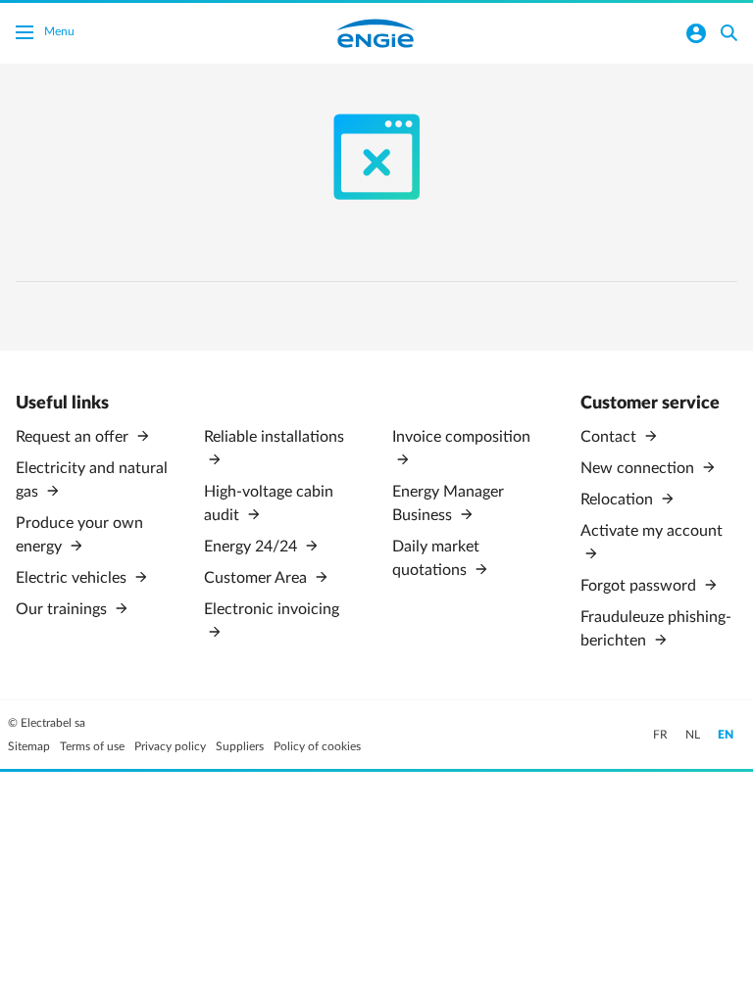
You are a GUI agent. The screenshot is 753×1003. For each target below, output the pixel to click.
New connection (639, 468)
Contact (610, 437)
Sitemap (29, 746)
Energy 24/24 (252, 546)
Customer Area (257, 578)
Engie (376, 33)
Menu (59, 31)
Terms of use (92, 746)
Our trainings (63, 609)
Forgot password (640, 586)
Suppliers (240, 746)
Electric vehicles (73, 578)
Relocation (618, 499)
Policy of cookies (317, 746)
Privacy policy (170, 746)
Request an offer (74, 437)
